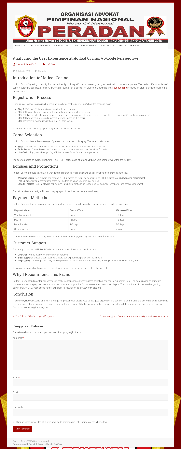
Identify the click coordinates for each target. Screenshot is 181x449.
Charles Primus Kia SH (27, 64)
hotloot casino (119, 87)
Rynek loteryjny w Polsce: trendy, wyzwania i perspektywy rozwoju (134, 316)
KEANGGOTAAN (62, 45)
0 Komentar (41, 71)
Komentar (18, 338)
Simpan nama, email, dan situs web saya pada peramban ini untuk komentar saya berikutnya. (62, 422)
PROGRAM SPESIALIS (86, 45)
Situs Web (18, 407)
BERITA (122, 45)
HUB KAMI (135, 45)
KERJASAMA (107, 45)
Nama (16, 377)
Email (16, 392)
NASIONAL (51, 64)
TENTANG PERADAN (39, 45)
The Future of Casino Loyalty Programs (33, 316)
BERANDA (20, 45)
